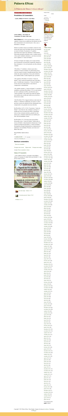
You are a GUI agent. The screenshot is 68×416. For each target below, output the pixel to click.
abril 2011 (46, 383)
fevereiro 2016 (47, 282)
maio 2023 (46, 125)
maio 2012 (46, 363)
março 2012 (46, 367)
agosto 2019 (46, 206)
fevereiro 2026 (47, 65)
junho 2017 (46, 253)
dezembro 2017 (47, 242)
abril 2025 (46, 84)
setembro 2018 (47, 226)
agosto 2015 (46, 293)
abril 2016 (46, 278)
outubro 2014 (47, 311)
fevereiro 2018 (47, 239)
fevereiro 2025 (47, 87)
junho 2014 (46, 318)
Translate (47, 20)
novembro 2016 (47, 266)
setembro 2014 (47, 313)
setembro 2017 (47, 248)
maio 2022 (46, 147)
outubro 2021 (47, 159)
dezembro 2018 (47, 221)
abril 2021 (46, 170)
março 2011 (46, 385)
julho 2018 (46, 230)
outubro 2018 (47, 224)
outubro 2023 (47, 116)
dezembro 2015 (47, 286)
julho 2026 (46, 56)
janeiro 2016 (46, 284)
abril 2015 (46, 300)
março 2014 (46, 323)
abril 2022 (46, 148)
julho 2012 (46, 359)
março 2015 (46, 302)
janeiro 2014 (46, 327)
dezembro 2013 (47, 329)
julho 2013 (46, 338)
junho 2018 (46, 231)
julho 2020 (46, 186)
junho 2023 (46, 123)
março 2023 (46, 129)
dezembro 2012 (47, 350)
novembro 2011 (47, 370)
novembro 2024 (47, 93)
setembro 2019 (47, 204)
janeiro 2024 (46, 111)
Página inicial (28, 147)
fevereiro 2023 (47, 130)
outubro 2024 (47, 94)
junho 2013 (46, 340)
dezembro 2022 (47, 134)
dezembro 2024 (47, 91)
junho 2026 (46, 58)
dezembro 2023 (47, 112)
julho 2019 (46, 208)
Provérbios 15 (22, 138)
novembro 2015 (47, 287)
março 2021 (46, 172)
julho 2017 (46, 251)
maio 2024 (46, 103)
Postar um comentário (19, 144)
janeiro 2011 (46, 388)
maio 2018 (46, 233)
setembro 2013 (47, 334)
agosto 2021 (46, 163)
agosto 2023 (46, 120)
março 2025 (46, 85)
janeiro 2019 (46, 219)
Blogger (34, 410)
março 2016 (46, 280)
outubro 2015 (47, 289)
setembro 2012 (47, 356)
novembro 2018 (47, 222)
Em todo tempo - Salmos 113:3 (25, 190)
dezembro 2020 (47, 177)
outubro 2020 (47, 181)
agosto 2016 (46, 271)
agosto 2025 (46, 76)
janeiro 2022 (46, 154)
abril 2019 (46, 213)
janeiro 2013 (46, 349)
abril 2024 (46, 105)
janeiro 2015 (46, 305)
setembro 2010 (47, 396)
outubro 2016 (47, 267)
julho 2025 (46, 78)
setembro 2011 (47, 374)
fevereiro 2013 (47, 347)
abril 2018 (46, 235)
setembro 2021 (47, 161)
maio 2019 (46, 212)
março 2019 (46, 215)
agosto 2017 (46, 249)
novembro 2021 (47, 157)
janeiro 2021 (46, 175)
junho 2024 (46, 102)
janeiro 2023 (46, 132)
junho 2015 (46, 296)
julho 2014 (46, 316)
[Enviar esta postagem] (25, 136)
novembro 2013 (47, 331)
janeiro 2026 (46, 67)
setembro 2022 (47, 139)
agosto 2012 (46, 358)
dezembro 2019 (47, 199)
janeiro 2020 (46, 197)
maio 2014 (46, 320)
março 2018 (46, 237)
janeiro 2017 (46, 262)
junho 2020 (46, 188)
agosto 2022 (46, 141)
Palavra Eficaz (23, 3)
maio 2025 (46, 82)
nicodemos (46, 409)
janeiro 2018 (46, 240)
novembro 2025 (47, 71)
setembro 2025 (47, 74)
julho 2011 (46, 377)
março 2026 (46, 64)
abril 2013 (46, 343)
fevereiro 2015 (47, 304)
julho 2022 (46, 143)
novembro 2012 (47, 352)
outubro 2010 (47, 394)
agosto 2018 (46, 228)
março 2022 (46, 150)
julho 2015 (46, 295)
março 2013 (46, 345)
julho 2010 (46, 399)
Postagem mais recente (19, 147)
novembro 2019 (47, 201)
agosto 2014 (46, 314)
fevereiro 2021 (47, 174)
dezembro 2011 (47, 368)
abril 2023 (46, 127)
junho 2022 (46, 145)
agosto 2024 (46, 98)
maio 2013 (46, 341)
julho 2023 (46, 121)
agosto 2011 (46, 376)
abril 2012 (46, 365)
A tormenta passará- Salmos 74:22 (26, 195)
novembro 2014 (47, 309)
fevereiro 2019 (47, 217)
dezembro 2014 (47, 307)
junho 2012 (46, 361)
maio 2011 (46, 381)
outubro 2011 (47, 372)
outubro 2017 (47, 246)
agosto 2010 (46, 397)
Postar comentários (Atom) (23, 150)
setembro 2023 (47, 118)
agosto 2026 (46, 55)
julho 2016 (46, 273)
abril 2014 (46, 322)
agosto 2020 (46, 185)
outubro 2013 (47, 332)
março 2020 (46, 194)
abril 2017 (46, 257)
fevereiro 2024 (47, 109)
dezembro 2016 (47, 264)
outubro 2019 (47, 203)
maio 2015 (46, 298)
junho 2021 (46, 166)
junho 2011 (46, 379)
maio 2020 (46, 190)
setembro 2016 (47, 269)
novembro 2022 (47, 136)
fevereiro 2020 (47, 195)
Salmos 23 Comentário (20, 153)
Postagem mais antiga (37, 147)
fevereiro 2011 (47, 386)
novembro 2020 (47, 179)
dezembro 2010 (47, 390)
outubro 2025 (47, 73)
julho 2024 (46, 100)
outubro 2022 (47, 138)
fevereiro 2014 (47, 325)
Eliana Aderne (48, 47)
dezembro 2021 (47, 156)
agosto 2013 (46, 336)
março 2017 (46, 258)
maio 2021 (46, 168)
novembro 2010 (47, 392)
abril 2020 (46, 192)
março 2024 (46, 107)
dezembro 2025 (47, 69)
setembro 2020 (47, 183)
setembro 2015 (47, 291)
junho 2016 (46, 275)
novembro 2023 (47, 114)
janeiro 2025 (46, 89)
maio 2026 (46, 60)
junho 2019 (46, 210)
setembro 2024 (47, 96)
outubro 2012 (47, 354)
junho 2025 (46, 80)
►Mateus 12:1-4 (19, 199)
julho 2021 (46, 165)
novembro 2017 (47, 244)
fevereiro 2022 (47, 152)
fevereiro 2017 (47, 260)
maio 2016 (46, 276)
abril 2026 (46, 62)
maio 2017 (46, 255)
